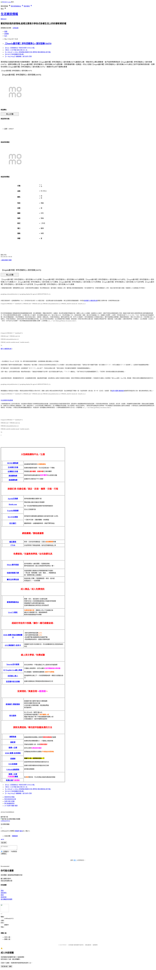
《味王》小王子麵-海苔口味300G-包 (15, 50)
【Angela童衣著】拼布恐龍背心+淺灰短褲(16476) (27, 43)
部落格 (6, 33)
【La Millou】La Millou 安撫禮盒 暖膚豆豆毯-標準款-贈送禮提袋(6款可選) (27, 52)
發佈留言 (3, 853)
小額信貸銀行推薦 (6, 260)
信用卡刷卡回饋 (9, 801)
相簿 (5, 31)
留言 (21, 831)
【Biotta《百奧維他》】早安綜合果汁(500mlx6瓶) (19, 48)
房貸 (2, 895)
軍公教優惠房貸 (9, 803)
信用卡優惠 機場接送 (117, 390)
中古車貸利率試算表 (7, 400)
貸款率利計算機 (9, 797)
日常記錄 (15, 28)
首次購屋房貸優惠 (6, 899)
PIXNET (64, 945)
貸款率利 (3, 893)
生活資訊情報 (9, 14)
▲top (2, 839)
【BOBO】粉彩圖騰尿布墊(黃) (14, 54)
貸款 (2, 890)
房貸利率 (3, 897)
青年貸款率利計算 (10, 799)
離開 (10, 966)
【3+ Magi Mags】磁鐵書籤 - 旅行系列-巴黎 (18, 56)
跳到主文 (3, 19)
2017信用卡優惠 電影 (11, 805)
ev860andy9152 (5, 821)
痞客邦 (17, 831)
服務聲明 (95, 945)
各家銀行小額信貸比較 (91, 300)
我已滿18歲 (4, 966)
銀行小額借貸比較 (6, 348)
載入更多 (3, 842)
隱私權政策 (88, 945)
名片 (5, 36)
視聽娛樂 (15, 836)
